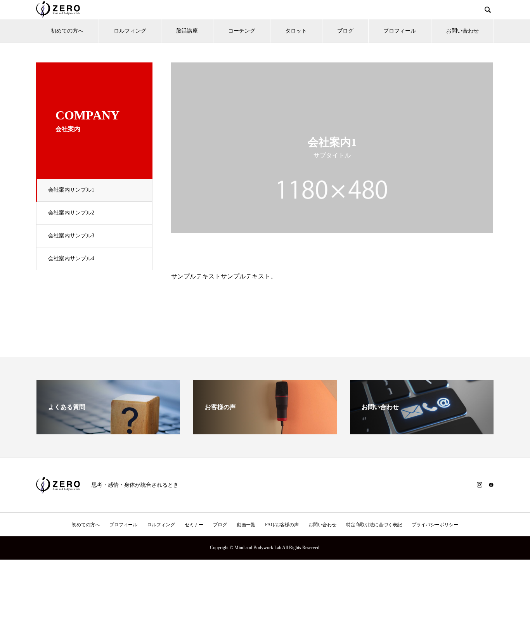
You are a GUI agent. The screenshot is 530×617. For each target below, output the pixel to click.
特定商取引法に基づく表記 (374, 524)
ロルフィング (130, 31)
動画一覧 (246, 524)
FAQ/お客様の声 (282, 524)
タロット (296, 31)
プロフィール (399, 31)
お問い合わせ (462, 31)
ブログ (345, 31)
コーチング (241, 31)
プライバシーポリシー (435, 524)
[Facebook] (491, 484)
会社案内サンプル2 (71, 213)
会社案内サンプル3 (71, 236)
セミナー (194, 524)
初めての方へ (67, 31)
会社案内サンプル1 (71, 190)
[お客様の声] (265, 431)
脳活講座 (187, 31)
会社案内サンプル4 (71, 258)
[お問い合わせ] (422, 431)
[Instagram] (479, 484)
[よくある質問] (108, 431)
